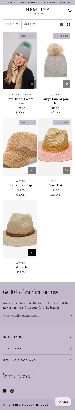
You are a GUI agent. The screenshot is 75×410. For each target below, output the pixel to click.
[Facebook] (5, 391)
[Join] (67, 315)
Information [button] (14, 337)
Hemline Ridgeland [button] (19, 360)
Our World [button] (12, 348)
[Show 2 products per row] (68, 24)
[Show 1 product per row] (61, 24)
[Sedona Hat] (20, 229)
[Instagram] (12, 391)
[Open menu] (9, 11)
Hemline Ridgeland (23, 404)
